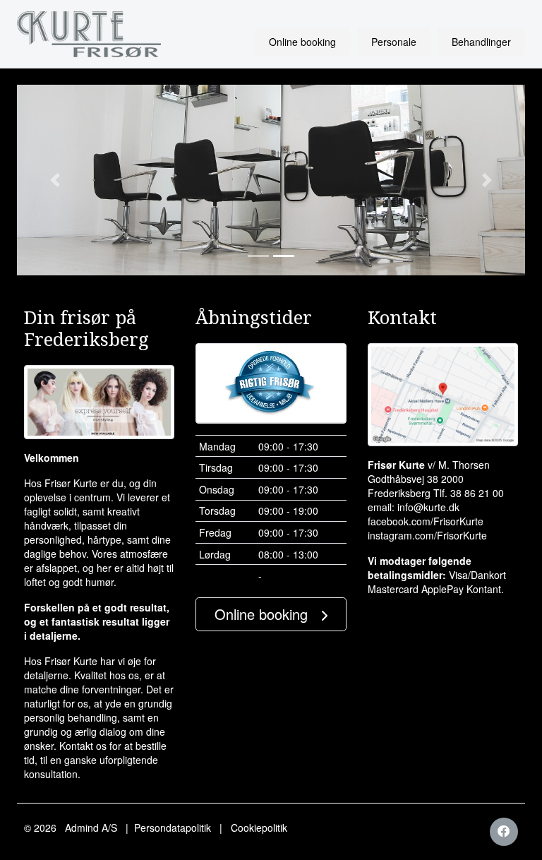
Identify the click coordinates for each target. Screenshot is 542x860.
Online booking (302, 42)
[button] (55, 180)
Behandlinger (481, 42)
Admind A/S (91, 827)
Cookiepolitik (259, 827)
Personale (393, 42)
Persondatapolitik (172, 827)
